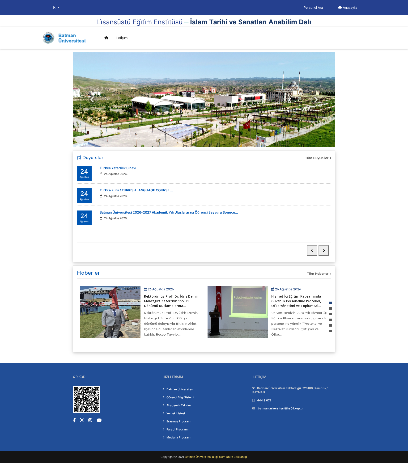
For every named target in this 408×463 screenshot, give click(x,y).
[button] (330, 303)
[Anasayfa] (106, 38)
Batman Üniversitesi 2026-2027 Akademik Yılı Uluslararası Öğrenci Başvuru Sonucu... (169, 212)
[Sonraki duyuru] (324, 250)
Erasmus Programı (178, 421)
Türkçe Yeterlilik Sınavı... (119, 168)
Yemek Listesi (175, 413)
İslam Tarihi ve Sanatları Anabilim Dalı (250, 22)
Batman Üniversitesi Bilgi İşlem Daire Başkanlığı (216, 457)
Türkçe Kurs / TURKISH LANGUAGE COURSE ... (136, 190)
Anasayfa (349, 7)
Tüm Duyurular (317, 158)
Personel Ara (314, 7)
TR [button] (54, 7)
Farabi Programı (177, 429)
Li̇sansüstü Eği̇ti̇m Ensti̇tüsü (140, 22)
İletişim (122, 37)
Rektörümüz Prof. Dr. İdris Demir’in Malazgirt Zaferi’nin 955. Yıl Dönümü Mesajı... (301, 301)
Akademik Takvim (178, 405)
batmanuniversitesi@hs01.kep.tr (280, 408)
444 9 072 (264, 400)
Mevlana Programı (178, 437)
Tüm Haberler (318, 274)
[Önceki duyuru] (312, 250)
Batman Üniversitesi (179, 389)
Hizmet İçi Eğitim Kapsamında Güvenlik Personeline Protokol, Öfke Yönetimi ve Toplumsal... (171, 301)
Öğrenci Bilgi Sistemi (180, 397)
